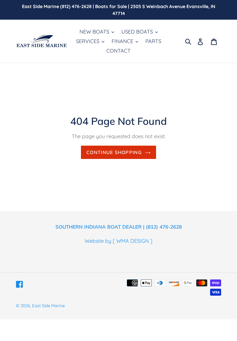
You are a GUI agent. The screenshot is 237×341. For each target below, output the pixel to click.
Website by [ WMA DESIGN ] (118, 241)
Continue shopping (114, 152)
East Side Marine (48, 305)
